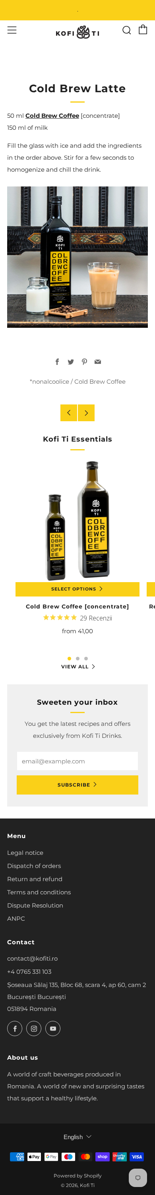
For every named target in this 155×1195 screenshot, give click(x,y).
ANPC (16, 918)
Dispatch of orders (34, 866)
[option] (77, 557)
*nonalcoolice (49, 381)
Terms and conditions (39, 892)
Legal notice (25, 852)
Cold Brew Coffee (52, 115)
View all (75, 667)
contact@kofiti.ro (32, 958)
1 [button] (69, 658)
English (73, 1137)
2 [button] (77, 658)
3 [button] (86, 658)
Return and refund (34, 879)
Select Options (73, 589)
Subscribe (74, 785)
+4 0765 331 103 (29, 971)
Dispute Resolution (35, 905)
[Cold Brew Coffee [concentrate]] (77, 520)
